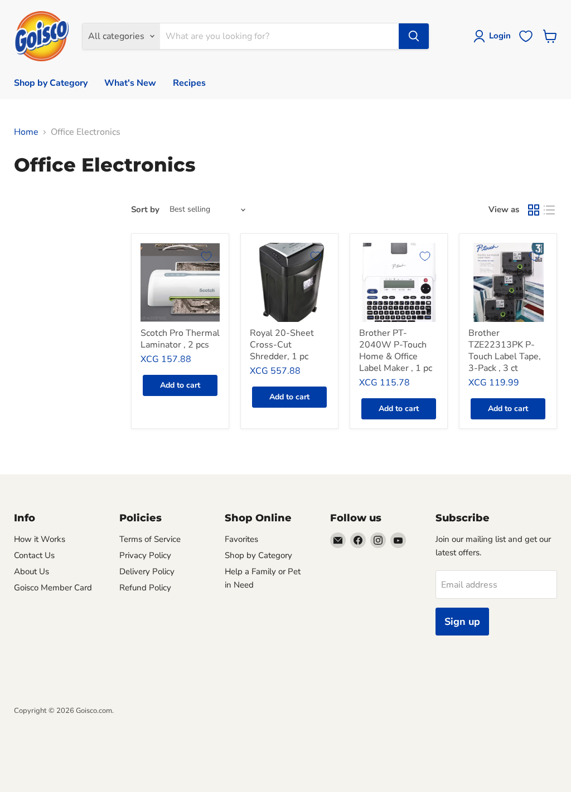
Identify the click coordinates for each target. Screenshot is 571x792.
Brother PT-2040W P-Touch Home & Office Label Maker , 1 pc (395, 350)
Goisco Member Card (53, 587)
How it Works (39, 539)
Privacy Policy (145, 555)
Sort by (145, 209)
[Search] (414, 36)
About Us (31, 571)
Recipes (189, 83)
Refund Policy (145, 587)
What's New (130, 83)
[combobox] (279, 36)
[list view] (549, 210)
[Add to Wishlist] (206, 256)
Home (26, 132)
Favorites (241, 539)
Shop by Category (51, 83)
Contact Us (34, 555)
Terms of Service (150, 539)
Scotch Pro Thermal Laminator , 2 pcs (180, 339)
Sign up (462, 621)
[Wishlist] (526, 36)
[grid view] (533, 210)
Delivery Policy (147, 571)
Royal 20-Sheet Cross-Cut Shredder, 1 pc (282, 345)
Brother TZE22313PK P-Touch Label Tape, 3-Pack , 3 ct (504, 350)
